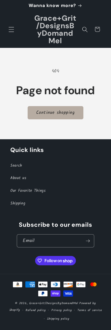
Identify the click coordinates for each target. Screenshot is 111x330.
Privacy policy (61, 310)
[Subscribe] (88, 241)
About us (18, 178)
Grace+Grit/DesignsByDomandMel (53, 303)
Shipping (17, 203)
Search (16, 166)
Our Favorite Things (28, 191)
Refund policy (36, 310)
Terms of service (89, 310)
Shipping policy (58, 318)
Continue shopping (55, 112)
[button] (11, 29)
